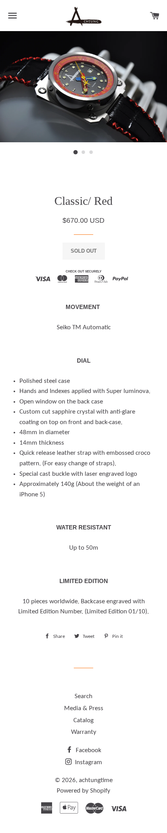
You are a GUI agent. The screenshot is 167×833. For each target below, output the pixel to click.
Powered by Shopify (83, 791)
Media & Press (83, 708)
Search (83, 696)
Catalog (83, 720)
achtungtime (96, 780)
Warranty (83, 732)
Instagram (87, 762)
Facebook (87, 750)
